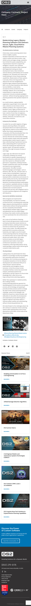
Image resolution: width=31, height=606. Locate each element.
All (2, 29)
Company (6, 12)
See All (27, 353)
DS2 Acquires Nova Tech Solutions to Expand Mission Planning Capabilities (15, 512)
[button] (28, 2)
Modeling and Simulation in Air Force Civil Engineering (15, 374)
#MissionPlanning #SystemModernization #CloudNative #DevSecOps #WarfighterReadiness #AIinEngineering (15, 335)
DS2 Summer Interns (10, 428)
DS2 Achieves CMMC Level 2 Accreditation (12, 484)
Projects (26, 29)
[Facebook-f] (2, 571)
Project (24, 12)
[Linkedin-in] (5, 571)
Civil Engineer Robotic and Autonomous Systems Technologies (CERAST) (14, 455)
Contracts (15, 12)
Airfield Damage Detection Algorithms (15, 402)
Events (13, 29)
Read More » (7, 379)
